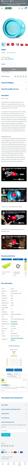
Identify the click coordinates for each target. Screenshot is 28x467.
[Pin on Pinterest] (18, 76)
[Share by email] (23, 76)
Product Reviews (14, 346)
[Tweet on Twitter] (20, 76)
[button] (2, 390)
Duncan (3, 52)
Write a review (10, 370)
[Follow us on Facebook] (2, 446)
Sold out (14, 69)
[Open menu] (2, 8)
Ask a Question (18, 370)
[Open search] (19, 8)
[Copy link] (26, 76)
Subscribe (5, 434)
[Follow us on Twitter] (5, 446)
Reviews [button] (9, 373)
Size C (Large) (14, 321)
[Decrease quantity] (7, 64)
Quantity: (3, 64)
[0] (25, 8)
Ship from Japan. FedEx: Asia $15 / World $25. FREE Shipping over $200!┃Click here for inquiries (14, 4)
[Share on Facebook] (15, 76)
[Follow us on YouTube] (10, 446)
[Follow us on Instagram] (7, 446)
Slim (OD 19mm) (14, 323)
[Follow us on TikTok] (13, 446)
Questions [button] (16, 373)
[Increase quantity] (15, 64)
